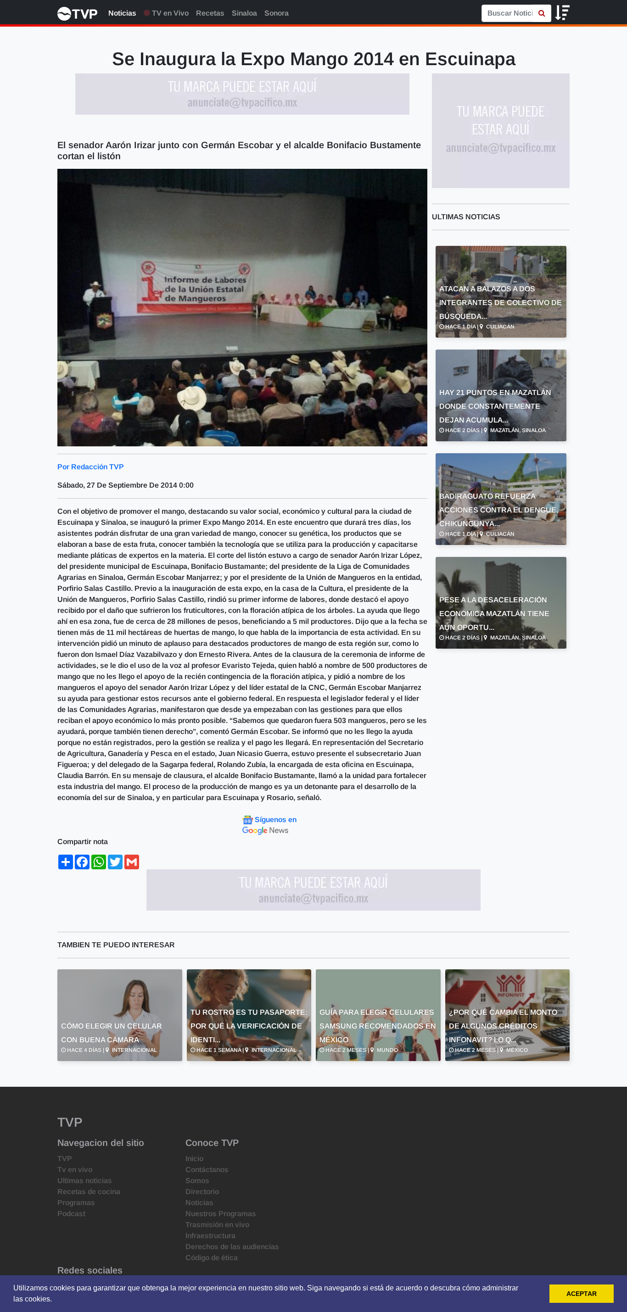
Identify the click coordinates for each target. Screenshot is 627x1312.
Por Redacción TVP (90, 467)
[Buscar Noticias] (541, 13)
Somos (197, 1180)
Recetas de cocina (88, 1191)
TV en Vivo (169, 13)
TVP (64, 1158)
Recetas (210, 13)
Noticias (122, 13)
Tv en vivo (74, 1169)
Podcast (71, 1213)
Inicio (194, 1158)
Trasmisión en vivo (217, 1225)
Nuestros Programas (220, 1213)
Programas (76, 1202)
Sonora (276, 13)
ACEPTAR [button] (581, 1293)
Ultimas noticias (84, 1180)
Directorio (202, 1191)
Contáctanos (207, 1169)
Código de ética (211, 1258)
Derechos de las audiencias (232, 1247)
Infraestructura (210, 1236)
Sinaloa (244, 13)
